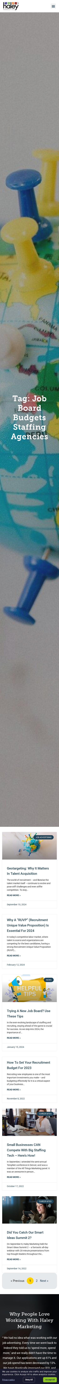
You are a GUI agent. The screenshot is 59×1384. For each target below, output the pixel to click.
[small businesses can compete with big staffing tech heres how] (29, 1122)
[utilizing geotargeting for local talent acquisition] (29, 846)
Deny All (29, 1379)
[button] (53, 6)
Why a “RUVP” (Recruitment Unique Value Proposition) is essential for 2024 (28, 925)
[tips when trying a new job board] (29, 988)
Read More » (14, 895)
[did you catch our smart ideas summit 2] (29, 1210)
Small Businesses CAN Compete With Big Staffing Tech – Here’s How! (26, 1150)
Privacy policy (8, 1379)
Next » (44, 1281)
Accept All (50, 1379)
